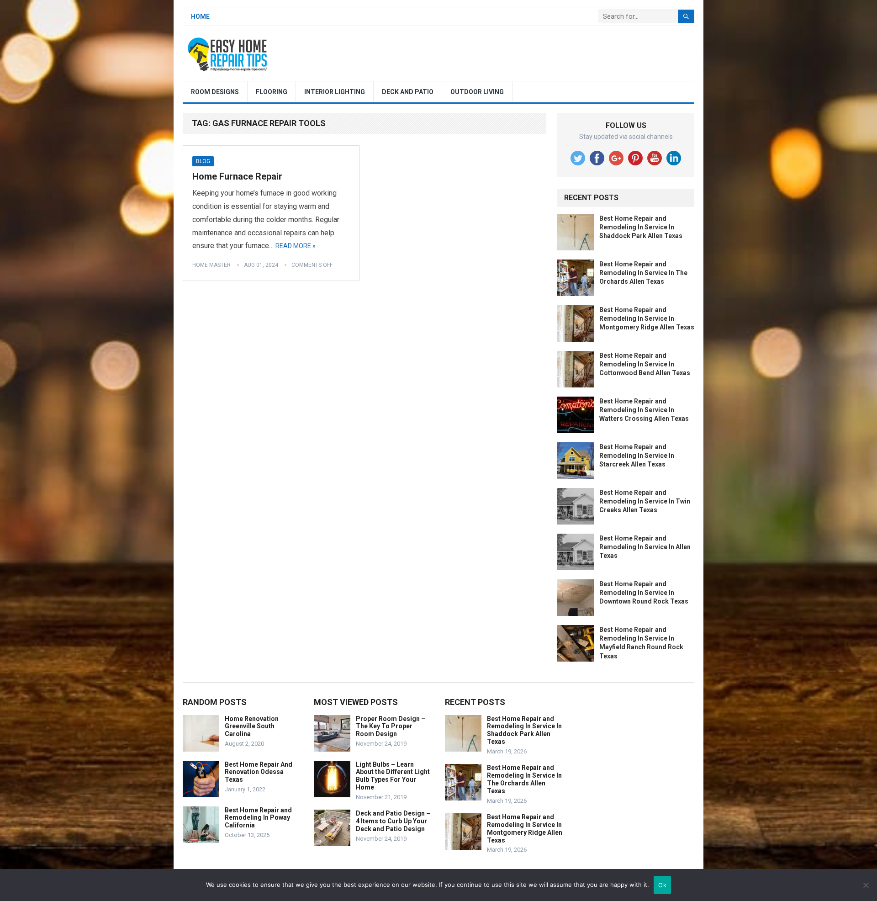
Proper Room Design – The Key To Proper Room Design (390, 726)
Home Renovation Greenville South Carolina (252, 726)
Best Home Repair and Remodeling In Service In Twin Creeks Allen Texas (644, 501)
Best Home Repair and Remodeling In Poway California (258, 817)
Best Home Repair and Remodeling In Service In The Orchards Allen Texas (643, 272)
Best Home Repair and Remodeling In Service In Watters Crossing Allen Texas (644, 410)
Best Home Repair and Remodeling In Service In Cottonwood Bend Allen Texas (644, 364)
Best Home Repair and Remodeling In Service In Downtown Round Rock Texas (643, 592)
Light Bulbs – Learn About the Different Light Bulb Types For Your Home (393, 776)
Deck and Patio (407, 91)
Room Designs (215, 91)
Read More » (295, 245)
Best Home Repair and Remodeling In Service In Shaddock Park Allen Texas (640, 227)
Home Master (211, 265)
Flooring (271, 91)
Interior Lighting (334, 91)
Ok (662, 885)
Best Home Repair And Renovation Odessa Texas (258, 772)
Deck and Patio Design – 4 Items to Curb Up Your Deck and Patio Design (393, 821)
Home (200, 16)
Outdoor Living (477, 91)
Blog (203, 161)
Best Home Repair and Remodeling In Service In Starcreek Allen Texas (636, 455)
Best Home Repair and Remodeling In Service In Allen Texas (645, 547)
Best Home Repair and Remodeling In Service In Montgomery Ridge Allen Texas (646, 318)
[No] (865, 885)
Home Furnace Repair (237, 176)
